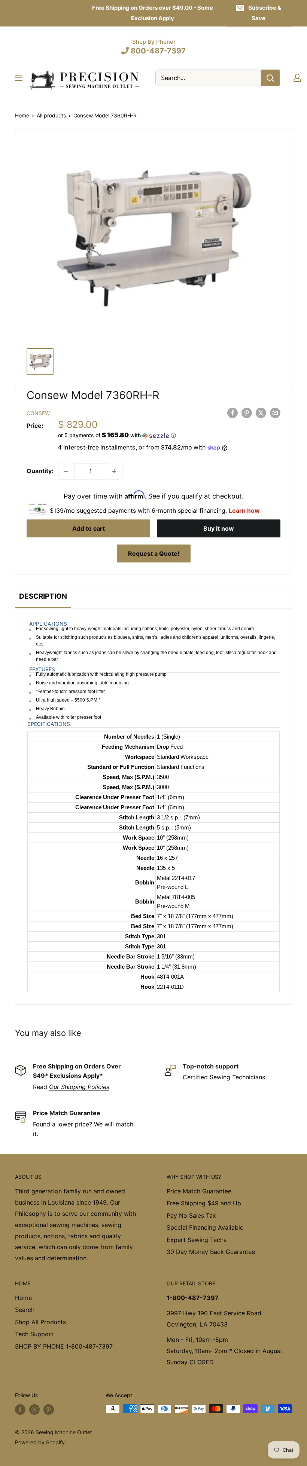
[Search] (270, 78)
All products (51, 115)
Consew (38, 413)
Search (24, 1309)
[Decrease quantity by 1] (66, 471)
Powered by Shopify (40, 1442)
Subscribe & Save (264, 13)
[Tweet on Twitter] (261, 412)
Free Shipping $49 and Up (204, 1203)
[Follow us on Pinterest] (48, 1409)
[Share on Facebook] (232, 412)
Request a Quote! (153, 553)
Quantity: (40, 471)
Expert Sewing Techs (197, 1239)
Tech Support (34, 1334)
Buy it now (218, 528)
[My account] (297, 78)
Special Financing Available (205, 1227)
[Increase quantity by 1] (114, 471)
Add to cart (88, 528)
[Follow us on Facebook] (20, 1409)
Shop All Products (40, 1322)
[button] (169, 435)
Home (22, 115)
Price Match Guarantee (199, 1191)
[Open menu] (18, 78)
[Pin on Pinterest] (246, 412)
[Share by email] (275, 412)
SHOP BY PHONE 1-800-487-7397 (64, 1346)
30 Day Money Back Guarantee (211, 1251)
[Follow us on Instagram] (34, 1409)
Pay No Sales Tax (191, 1215)
